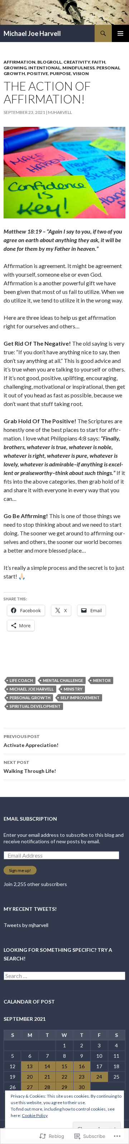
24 (99, 1077)
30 (82, 1087)
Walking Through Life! (30, 767)
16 (82, 1066)
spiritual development (35, 706)
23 (82, 1077)
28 (47, 1087)
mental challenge (63, 680)
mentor (102, 680)
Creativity (76, 62)
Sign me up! (20, 870)
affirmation (19, 62)
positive (37, 73)
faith (98, 62)
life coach (21, 680)
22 (64, 1077)
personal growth (30, 697)
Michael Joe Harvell (32, 33)
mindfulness (78, 67)
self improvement (80, 697)
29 (64, 1087)
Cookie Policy (35, 1115)
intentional (44, 67)
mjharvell (60, 112)
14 (47, 1066)
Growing (15, 67)
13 (30, 1066)
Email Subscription (30, 819)
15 (64, 1066)
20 (30, 1077)
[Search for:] (64, 976)
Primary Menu (120, 33)
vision (81, 73)
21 (47, 1077)
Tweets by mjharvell (26, 925)
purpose (60, 73)
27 (30, 1087)
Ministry (73, 689)
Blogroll (49, 62)
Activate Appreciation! (31, 741)
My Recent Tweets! (30, 909)
